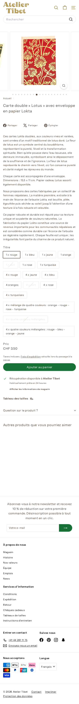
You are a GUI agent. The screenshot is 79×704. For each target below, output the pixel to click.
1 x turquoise (48, 264)
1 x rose (27, 264)
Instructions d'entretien (17, 620)
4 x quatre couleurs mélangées (27, 320)
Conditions (10, 594)
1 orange (66, 254)
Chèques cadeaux (14, 610)
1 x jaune (47, 254)
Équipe (7, 567)
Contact (36, 691)
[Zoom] (63, 85)
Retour (7, 604)
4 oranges (12, 285)
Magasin (8, 552)
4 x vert (32, 285)
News (6, 578)
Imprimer (50, 691)
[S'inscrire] (65, 527)
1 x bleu (30, 254)
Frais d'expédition (31, 356)
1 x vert (12, 265)
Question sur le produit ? (20, 410)
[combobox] (39, 19)
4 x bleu (50, 274)
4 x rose (48, 285)
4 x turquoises (15, 295)
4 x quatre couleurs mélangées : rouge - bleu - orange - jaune (35, 331)
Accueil (7, 98)
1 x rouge (11, 254)
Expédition (9, 599)
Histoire (8, 557)
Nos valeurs (10, 562)
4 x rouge (12, 274)
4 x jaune (31, 274)
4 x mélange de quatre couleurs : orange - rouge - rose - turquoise (37, 307)
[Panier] (64, 7)
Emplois (8, 573)
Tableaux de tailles (14, 615)
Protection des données (17, 696)
